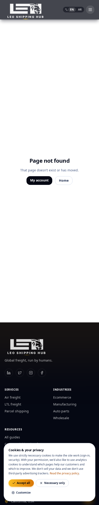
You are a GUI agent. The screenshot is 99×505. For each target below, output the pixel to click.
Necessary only (54, 483)
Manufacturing (64, 404)
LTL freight (13, 404)
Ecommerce (62, 397)
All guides (12, 437)
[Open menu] (90, 9)
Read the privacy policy (64, 473)
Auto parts (61, 411)
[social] (9, 373)
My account (39, 180)
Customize (23, 492)
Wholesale (61, 418)
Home (64, 180)
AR (80, 9)
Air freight (12, 397)
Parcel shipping (17, 411)
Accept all (23, 483)
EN (72, 9)
